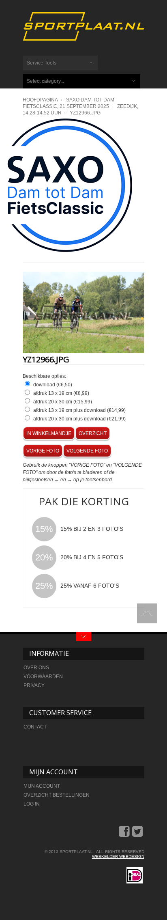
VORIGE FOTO (42, 451)
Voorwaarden (43, 676)
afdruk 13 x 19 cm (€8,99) (61, 393)
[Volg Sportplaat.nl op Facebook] (125, 834)
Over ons (36, 667)
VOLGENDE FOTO (87, 451)
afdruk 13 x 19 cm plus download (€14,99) (79, 410)
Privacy (34, 685)
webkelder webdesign (118, 856)
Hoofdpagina (40, 100)
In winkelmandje (48, 433)
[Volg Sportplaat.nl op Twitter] (138, 834)
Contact (35, 727)
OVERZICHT (93, 433)
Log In (32, 804)
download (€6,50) (52, 385)
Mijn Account (42, 786)
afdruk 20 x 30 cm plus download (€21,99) (79, 419)
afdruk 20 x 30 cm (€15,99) (62, 402)
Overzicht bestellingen (57, 795)
